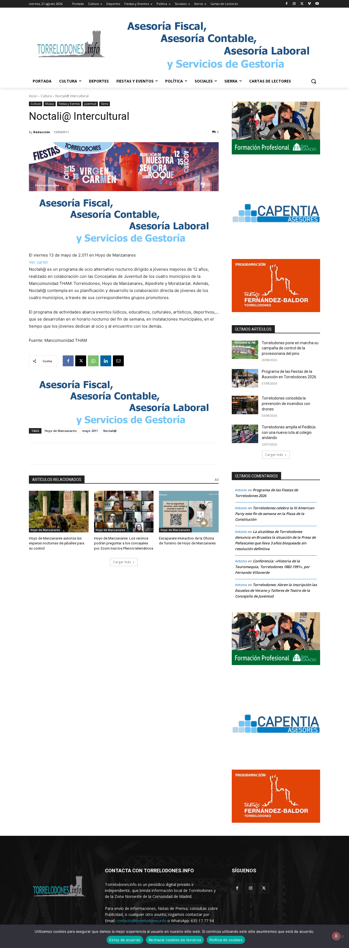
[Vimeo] (309, 4)
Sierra (104, 104)
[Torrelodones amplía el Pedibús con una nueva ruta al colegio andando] (245, 434)
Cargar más (122, 562)
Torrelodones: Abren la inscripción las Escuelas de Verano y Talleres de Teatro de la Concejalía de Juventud (276, 590)
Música (49, 104)
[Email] (118, 360)
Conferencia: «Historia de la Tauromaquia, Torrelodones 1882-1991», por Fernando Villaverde (272, 567)
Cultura (46, 96)
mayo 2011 (90, 431)
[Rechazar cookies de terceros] (342, 936)
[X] (302, 4)
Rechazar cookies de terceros (175, 940)
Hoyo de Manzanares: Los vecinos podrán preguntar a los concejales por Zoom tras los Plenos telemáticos (123, 543)
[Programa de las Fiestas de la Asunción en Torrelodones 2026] (245, 378)
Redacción (41, 132)
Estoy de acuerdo (124, 940)
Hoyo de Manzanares (61, 431)
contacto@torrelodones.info (141, 920)
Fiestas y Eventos (69, 104)
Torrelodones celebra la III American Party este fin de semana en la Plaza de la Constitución (274, 513)
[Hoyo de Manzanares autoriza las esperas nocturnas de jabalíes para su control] (59, 511)
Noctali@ (110, 431)
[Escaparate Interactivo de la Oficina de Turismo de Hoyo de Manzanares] (189, 511)
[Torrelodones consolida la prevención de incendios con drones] (245, 405)
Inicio (33, 96)
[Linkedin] (105, 360)
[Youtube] (317, 4)
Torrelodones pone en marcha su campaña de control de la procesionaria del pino (290, 348)
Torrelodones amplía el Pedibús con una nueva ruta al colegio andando (289, 432)
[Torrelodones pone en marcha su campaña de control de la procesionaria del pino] (245, 349)
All (217, 480)
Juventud (90, 104)
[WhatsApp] (93, 360)
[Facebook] (287, 4)
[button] (313, 81)
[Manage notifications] (336, 936)
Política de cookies (225, 940)
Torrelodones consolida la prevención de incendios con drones (286, 403)
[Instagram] (294, 4)
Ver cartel (38, 262)
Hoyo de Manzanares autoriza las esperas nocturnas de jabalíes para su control (56, 543)
